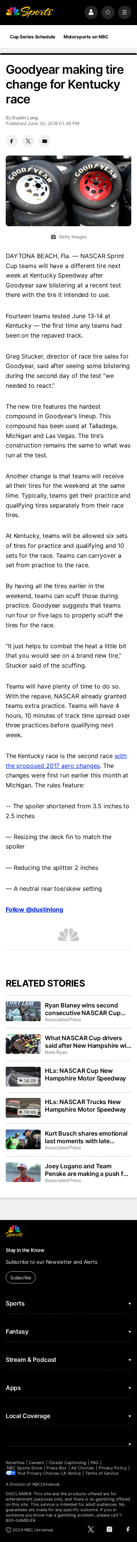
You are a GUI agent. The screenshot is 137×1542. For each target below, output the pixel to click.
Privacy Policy (113, 1468)
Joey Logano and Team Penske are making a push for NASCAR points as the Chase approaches (87, 1169)
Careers (36, 1462)
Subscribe (20, 1277)
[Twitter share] (28, 141)
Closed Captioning (67, 1462)
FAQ (94, 1462)
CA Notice (71, 1473)
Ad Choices (82, 1468)
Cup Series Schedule (32, 37)
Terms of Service (102, 1473)
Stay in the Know (25, 1250)
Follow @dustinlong (35, 909)
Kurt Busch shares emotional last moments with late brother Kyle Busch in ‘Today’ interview (86, 1137)
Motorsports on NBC (86, 37)
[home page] (30, 12)
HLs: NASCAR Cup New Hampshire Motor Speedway (85, 1074)
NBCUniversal (46, 1484)
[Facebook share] (12, 141)
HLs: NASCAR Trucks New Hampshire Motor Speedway (85, 1105)
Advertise (15, 1462)
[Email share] (44, 141)
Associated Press (63, 1019)
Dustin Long (24, 118)
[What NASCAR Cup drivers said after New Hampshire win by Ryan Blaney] (23, 1044)
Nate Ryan (56, 1052)
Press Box (56, 1468)
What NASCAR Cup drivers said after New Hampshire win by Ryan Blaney (87, 1041)
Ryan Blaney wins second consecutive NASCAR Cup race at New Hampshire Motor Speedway (87, 1009)
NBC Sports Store (24, 1468)
